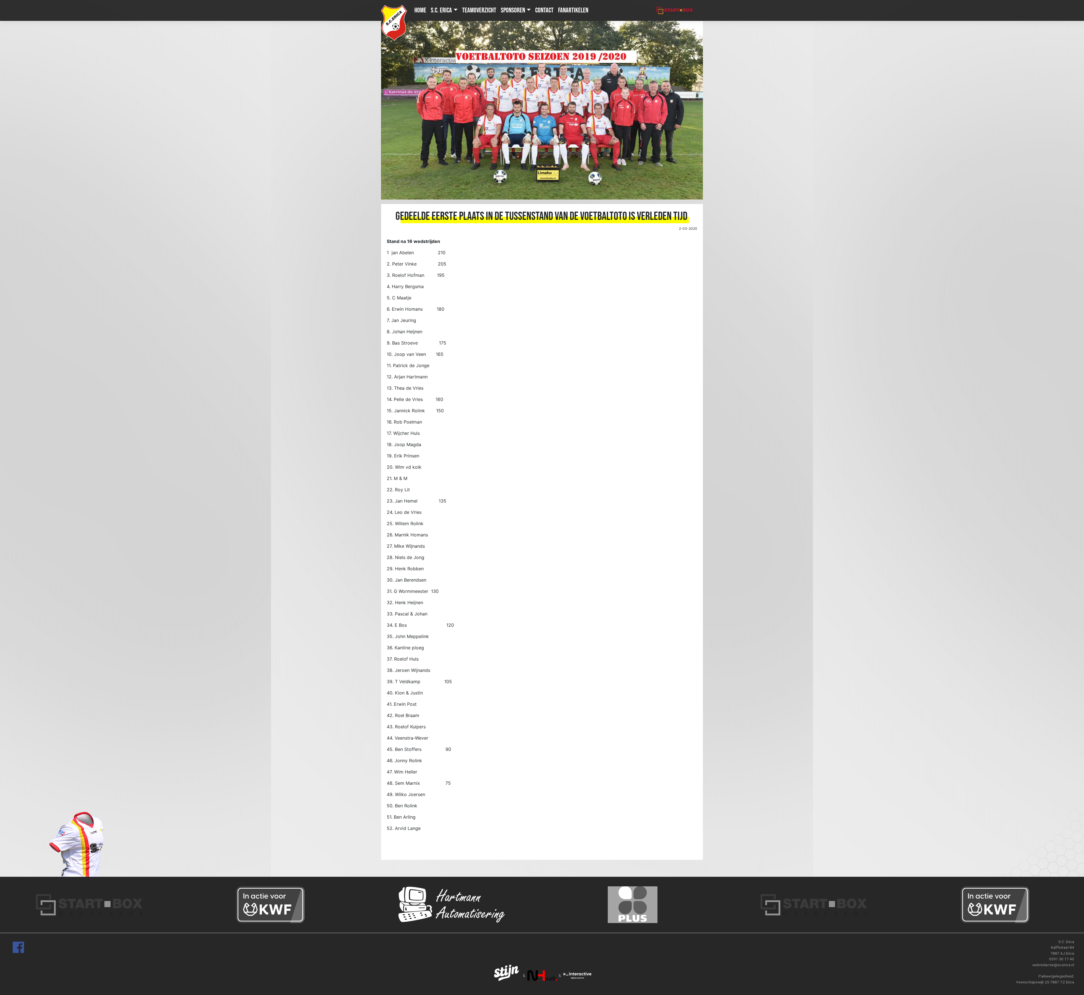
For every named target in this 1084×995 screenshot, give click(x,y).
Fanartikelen (573, 10)
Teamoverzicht (479, 10)
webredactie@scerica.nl (1053, 965)
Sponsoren (513, 10)
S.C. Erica (441, 10)
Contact (544, 10)
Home (420, 10)
